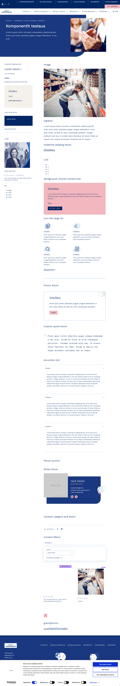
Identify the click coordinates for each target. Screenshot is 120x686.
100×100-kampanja (111, 1)
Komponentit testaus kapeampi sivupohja (30, 20)
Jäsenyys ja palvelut (58, 11)
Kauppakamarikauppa (27, 1)
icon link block (15, 100)
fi (5, 4)
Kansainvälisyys (100, 645)
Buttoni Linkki (54, 208)
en (8, 4)
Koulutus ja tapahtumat (41, 11)
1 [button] (45, 615)
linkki (49, 203)
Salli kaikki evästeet (105, 664)
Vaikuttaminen (73, 11)
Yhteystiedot (103, 11)
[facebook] (57, 529)
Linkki (6, 78)
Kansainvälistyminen (88, 11)
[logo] (7, 11)
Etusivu (8, 20)
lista (9, 190)
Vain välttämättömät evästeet (105, 675)
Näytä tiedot (93, 682)
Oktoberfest (95, 1)
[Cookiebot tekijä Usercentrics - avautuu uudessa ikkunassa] (11, 682)
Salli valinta (105, 669)
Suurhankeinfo (62, 1)
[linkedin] (61, 529)
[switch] (52, 682)
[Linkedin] (72, 496)
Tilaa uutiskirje (79, 1)
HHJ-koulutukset (46, 1)
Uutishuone (26, 11)
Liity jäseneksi (112, 6)
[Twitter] (76, 496)
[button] (31, 11)
